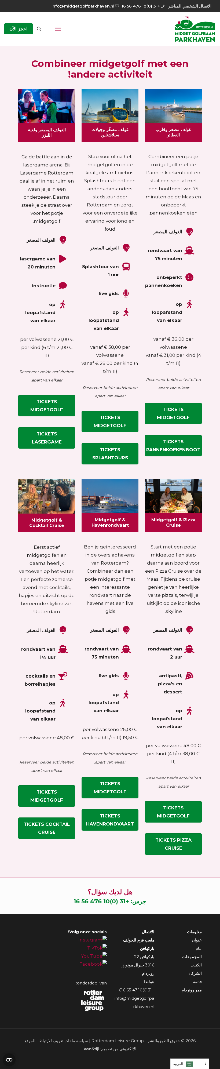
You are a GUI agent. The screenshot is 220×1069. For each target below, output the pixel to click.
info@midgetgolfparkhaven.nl (83, 6)
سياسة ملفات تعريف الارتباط (63, 1040)
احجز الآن (18, 28)
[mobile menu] (58, 29)
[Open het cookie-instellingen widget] (9, 1059)
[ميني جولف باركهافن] (195, 29)
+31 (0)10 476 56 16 (141, 6)
